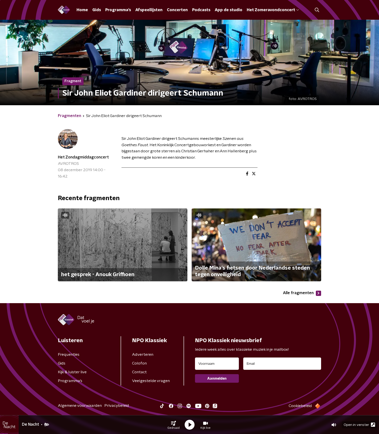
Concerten (177, 10)
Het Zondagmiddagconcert (83, 157)
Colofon (139, 363)
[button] (173, 425)
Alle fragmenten (298, 293)
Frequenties (68, 355)
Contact (139, 372)
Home (82, 10)
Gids (96, 10)
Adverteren (142, 355)
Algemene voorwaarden (80, 406)
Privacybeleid (116, 406)
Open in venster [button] (356, 425)
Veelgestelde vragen (151, 381)
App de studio (228, 10)
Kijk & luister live (72, 372)
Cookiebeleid (300, 406)
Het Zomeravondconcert (271, 10)
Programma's (118, 10)
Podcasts (201, 10)
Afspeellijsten (149, 10)
